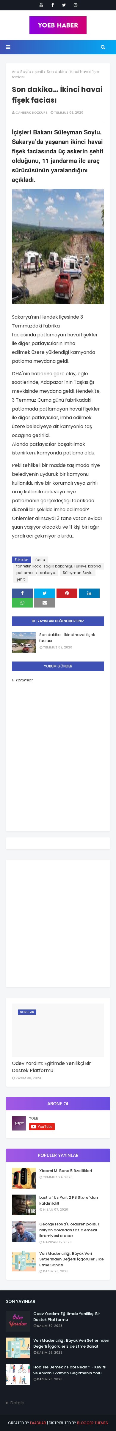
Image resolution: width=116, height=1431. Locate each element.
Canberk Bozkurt (31, 112)
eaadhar (38, 1422)
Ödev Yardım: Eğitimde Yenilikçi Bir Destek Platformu (51, 1067)
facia (40, 559)
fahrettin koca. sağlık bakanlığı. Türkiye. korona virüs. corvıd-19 (58, 567)
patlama (24, 572)
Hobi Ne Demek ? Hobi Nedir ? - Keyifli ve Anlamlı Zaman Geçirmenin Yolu (69, 1370)
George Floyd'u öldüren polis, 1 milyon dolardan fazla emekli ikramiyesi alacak (69, 1229)
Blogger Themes (92, 1422)
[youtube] (41, 5)
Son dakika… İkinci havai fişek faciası (67, 637)
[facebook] (52, 5)
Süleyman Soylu (78, 572)
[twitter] (64, 5)
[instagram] (75, 5)
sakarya (47, 572)
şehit (39, 71)
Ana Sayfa (21, 71)
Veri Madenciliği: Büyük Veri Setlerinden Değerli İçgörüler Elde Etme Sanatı (71, 1259)
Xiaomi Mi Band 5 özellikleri (65, 1171)
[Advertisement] (58, 923)
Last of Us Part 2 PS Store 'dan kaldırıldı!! (68, 1200)
